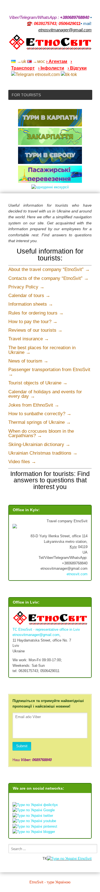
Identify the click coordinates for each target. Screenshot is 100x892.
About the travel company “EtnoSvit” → (49, 269)
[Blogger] (89, 54)
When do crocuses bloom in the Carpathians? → (41, 434)
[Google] (53, 54)
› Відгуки (77, 68)
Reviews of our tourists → (35, 330)
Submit (22, 746)
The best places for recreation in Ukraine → (42, 350)
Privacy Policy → (26, 287)
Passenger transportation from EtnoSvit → (49, 372)
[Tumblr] (75, 54)
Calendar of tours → (29, 295)
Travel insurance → (28, 338)
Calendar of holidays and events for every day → (45, 394)
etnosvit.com (77, 574)
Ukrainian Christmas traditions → (43, 453)
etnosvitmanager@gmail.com (35, 635)
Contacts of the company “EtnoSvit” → (48, 278)
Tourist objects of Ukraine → (38, 383)
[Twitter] (82, 54)
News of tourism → (28, 361)
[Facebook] (68, 54)
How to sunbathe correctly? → (39, 413)
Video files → (22, 461)
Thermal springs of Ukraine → (39, 422)
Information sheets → (30, 304)
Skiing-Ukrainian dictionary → (39, 444)
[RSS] (46, 54)
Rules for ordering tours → (36, 313)
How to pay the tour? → (33, 321)
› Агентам (56, 61)
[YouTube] (60, 54)
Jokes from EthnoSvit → (33, 405)
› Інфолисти (51, 68)
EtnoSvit (84, 858)
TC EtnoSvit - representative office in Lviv (46, 629)
